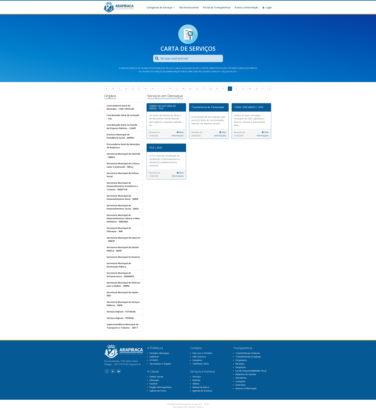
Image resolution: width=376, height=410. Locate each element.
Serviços (196, 376)
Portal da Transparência (216, 7)
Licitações (240, 381)
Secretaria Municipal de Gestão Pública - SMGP (123, 249)
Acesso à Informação (246, 7)
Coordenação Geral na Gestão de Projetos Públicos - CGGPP (122, 126)
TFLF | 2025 (155, 147)
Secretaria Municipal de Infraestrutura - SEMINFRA (120, 275)
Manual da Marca (200, 387)
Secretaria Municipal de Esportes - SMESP (123, 239)
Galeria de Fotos (158, 390)
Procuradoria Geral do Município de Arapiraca (123, 146)
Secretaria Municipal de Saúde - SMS (123, 294)
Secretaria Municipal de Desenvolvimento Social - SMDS (123, 207)
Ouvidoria (197, 360)
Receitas (239, 363)
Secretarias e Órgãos (160, 363)
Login (268, 7)
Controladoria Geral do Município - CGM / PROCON (120, 107)
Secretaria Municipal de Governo (123, 257)
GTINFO (154, 360)
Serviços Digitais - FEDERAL (120, 318)
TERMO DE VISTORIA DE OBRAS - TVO (162, 107)
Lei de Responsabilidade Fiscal (250, 370)
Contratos (240, 384)
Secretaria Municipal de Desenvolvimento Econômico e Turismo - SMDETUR (122, 186)
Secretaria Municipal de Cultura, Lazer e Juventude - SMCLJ (123, 165)
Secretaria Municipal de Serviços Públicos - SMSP (123, 304)
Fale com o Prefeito (202, 353)
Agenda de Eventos (202, 390)
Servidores (240, 377)
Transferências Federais (247, 353)
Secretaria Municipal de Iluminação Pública (119, 265)
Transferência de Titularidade (207, 107)
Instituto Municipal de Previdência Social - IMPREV (120, 136)
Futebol (153, 383)
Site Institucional (188, 7)
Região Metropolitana (160, 387)
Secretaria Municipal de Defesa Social (123, 175)
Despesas (240, 367)
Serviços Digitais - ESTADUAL (121, 311)
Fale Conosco (199, 356)
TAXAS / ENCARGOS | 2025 (248, 107)
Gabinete (154, 356)
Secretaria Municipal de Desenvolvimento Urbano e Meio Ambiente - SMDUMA (123, 218)
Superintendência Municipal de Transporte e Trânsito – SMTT (122, 326)
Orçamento (241, 360)
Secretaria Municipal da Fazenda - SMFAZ (123, 155)
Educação (154, 380)
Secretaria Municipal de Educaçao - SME (119, 230)
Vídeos (195, 383)
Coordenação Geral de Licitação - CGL (123, 117)
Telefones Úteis (200, 363)
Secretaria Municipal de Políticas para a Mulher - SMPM (123, 284)
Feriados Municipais (159, 353)
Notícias (196, 380)
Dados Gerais (156, 376)
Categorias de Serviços (159, 7)
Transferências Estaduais (248, 356)
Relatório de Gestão (245, 374)
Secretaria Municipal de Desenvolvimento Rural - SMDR (122, 197)
